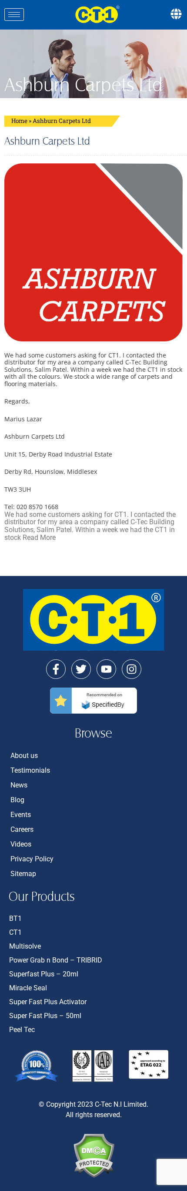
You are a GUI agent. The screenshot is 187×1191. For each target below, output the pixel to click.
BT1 (15, 918)
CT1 (15, 932)
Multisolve (25, 946)
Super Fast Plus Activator (48, 1002)
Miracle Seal (28, 988)
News (18, 785)
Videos (20, 844)
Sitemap (23, 874)
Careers (21, 829)
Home (19, 121)
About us (24, 755)
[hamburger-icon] (14, 14)
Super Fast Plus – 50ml (45, 1016)
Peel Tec (22, 1030)
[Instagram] (131, 669)
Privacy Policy (31, 859)
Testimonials (30, 770)
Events (20, 815)
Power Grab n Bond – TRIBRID (55, 960)
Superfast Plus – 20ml (43, 974)
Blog (17, 800)
